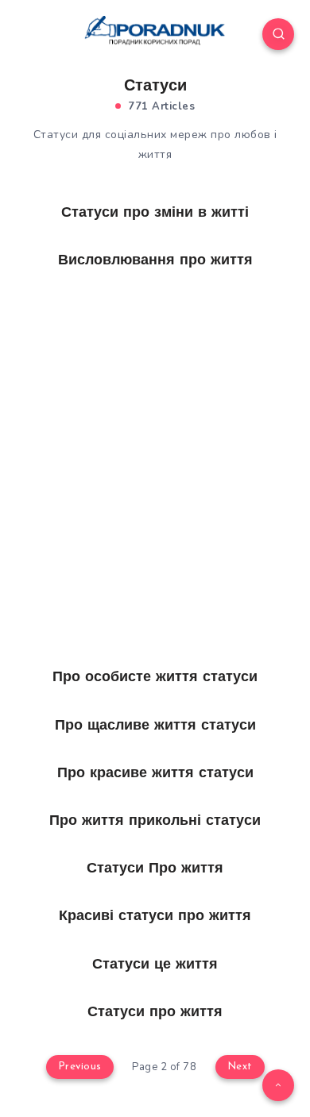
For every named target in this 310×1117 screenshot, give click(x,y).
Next (240, 1066)
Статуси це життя (155, 965)
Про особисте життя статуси (155, 678)
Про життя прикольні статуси (155, 822)
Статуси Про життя (155, 869)
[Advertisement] (155, 408)
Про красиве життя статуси (155, 774)
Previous (80, 1066)
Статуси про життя (155, 1013)
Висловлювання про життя (155, 261)
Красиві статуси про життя (155, 917)
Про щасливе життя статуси (155, 726)
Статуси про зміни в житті (155, 213)
